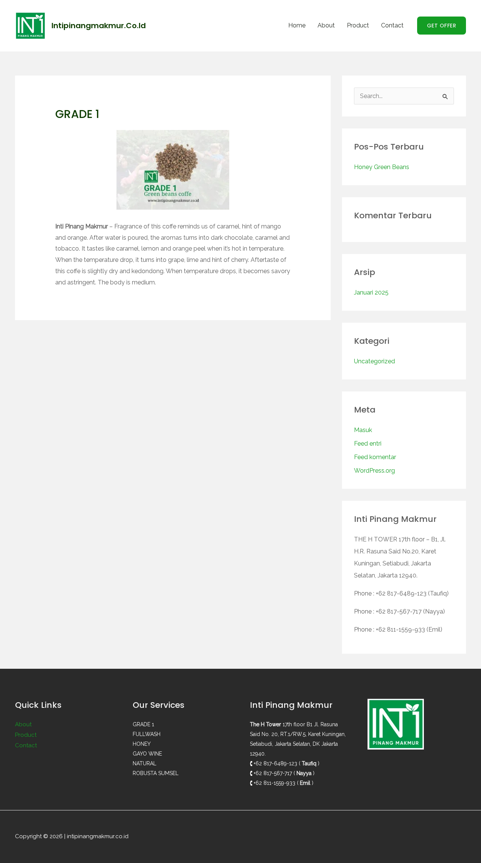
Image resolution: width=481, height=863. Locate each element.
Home (297, 25)
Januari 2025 (371, 292)
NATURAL (144, 763)
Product (358, 25)
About (326, 25)
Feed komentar (375, 457)
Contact (392, 25)
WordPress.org (374, 470)
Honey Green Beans (381, 167)
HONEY (142, 744)
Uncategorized (374, 361)
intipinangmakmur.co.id (98, 25)
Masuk (363, 430)
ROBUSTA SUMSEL (155, 773)
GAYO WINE (147, 754)
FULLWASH (146, 734)
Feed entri (367, 443)
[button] (441, 26)
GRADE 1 (143, 724)
